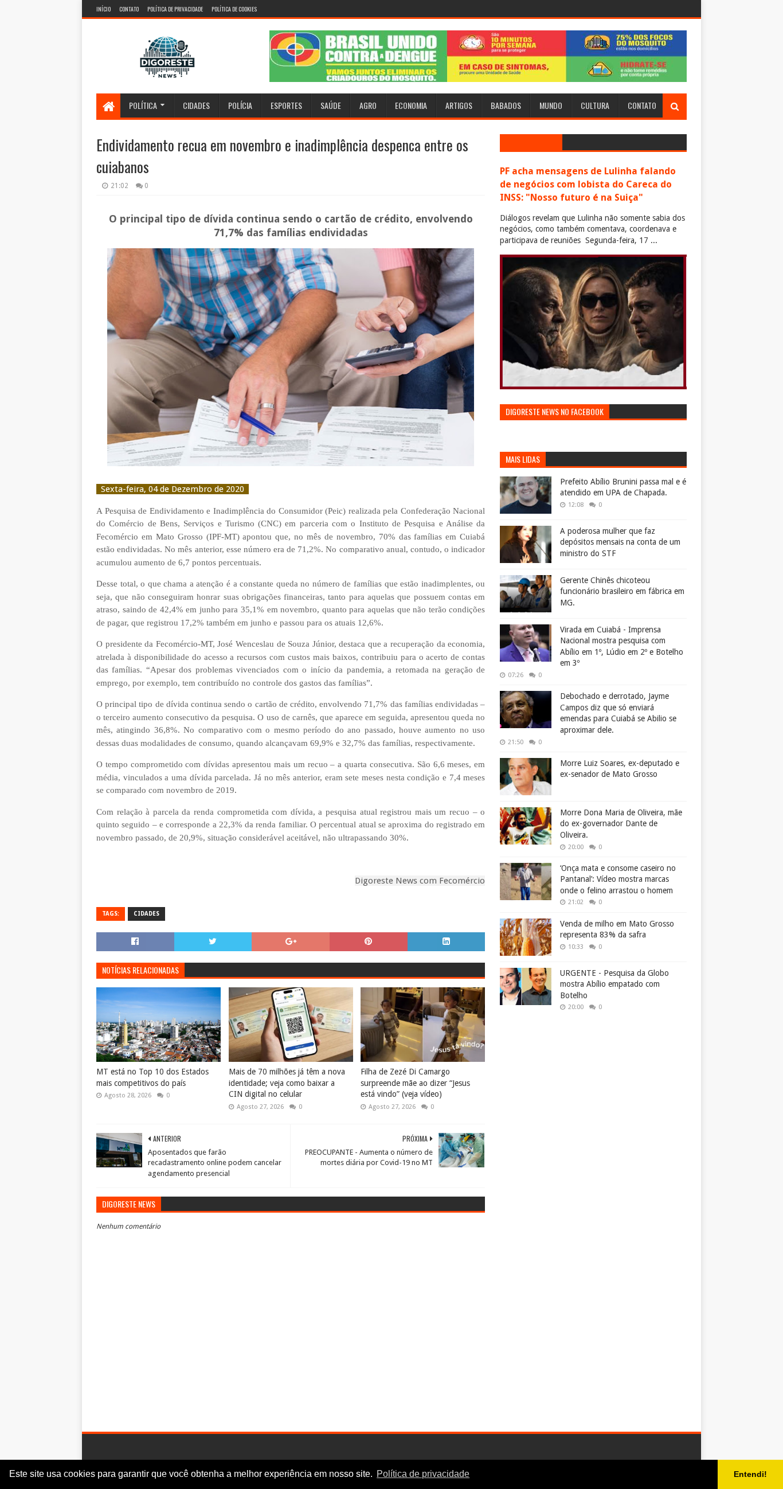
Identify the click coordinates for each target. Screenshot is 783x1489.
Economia (411, 105)
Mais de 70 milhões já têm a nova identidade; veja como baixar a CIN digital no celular (287, 1083)
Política (143, 105)
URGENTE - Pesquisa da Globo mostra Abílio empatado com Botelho (614, 984)
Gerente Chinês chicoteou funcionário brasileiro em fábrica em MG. (622, 591)
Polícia (240, 105)
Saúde (330, 105)
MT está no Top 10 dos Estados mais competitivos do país (152, 1077)
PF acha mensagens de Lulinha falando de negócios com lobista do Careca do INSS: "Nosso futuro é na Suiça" (588, 184)
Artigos (458, 105)
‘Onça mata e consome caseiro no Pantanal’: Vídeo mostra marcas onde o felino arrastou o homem (618, 879)
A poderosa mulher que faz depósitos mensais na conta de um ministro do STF (620, 542)
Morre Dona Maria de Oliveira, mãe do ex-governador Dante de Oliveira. (621, 823)
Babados (506, 105)
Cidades (196, 105)
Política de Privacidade (175, 9)
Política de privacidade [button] (423, 1474)
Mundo (550, 105)
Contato (129, 9)
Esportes (286, 105)
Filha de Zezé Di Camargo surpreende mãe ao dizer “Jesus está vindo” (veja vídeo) (415, 1083)
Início (103, 9)
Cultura (595, 105)
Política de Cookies (234, 9)
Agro (368, 105)
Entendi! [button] (750, 1474)
